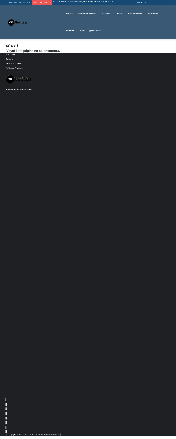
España (69, 13)
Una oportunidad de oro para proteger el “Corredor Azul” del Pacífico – (82, 1)
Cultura (119, 13)
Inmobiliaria (96, 30)
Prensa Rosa (152, 13)
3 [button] (6, 409)
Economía (105, 13)
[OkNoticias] (18, 22)
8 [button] (6, 431)
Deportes (70, 30)
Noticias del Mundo (86, 13)
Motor (82, 30)
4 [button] (6, 413)
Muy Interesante (134, 13)
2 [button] (6, 404)
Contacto (9, 59)
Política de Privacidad (15, 68)
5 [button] (6, 418)
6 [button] (6, 422)
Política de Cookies (14, 63)
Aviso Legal (10, 54)
